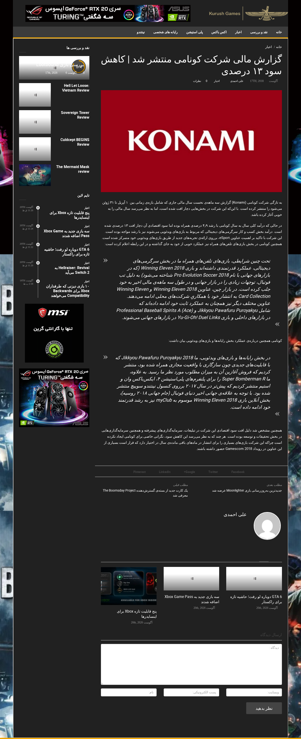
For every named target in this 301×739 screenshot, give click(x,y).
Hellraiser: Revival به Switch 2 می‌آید (72, 270)
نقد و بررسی (259, 32)
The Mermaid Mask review (72, 169)
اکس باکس (219, 32)
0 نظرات (200, 81)
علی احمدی (236, 81)
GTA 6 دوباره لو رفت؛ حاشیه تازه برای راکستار (66, 252)
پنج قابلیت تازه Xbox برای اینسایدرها (69, 215)
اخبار (238, 32)
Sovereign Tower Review (75, 115)
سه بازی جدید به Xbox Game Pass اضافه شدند (66, 233)
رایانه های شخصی (165, 32)
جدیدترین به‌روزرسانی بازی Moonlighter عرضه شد (247, 490)
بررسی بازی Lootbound (60, 64)
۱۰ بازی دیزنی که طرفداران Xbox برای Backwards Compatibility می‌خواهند (67, 290)
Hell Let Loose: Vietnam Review (75, 88)
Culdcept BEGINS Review (74, 142)
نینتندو (141, 32)
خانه (279, 32)
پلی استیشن (194, 32)
